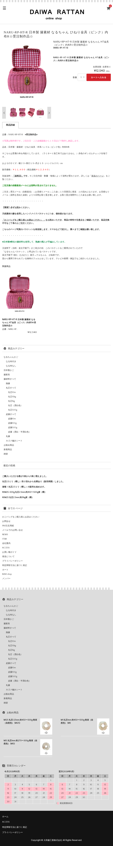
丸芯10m (12, 392)
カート (5, 570)
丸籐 (8, 436)
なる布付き (11, 361)
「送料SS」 (18, 176)
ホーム (5, 816)
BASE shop (7, 574)
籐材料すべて (10, 379)
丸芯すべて (11, 388)
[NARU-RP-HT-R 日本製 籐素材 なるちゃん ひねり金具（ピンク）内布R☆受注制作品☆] (19, 294)
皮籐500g (12, 427)
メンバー (6, 578)
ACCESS (6, 548)
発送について (8, 556)
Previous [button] (4, 113)
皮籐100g (12, 423)
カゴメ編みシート (14, 441)
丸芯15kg (12, 397)
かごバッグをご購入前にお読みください (20, 517)
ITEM (4, 539)
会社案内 (6, 543)
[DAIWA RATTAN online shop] (56, 19)
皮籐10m (12, 419)
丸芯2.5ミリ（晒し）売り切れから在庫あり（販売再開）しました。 (33, 481)
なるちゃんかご (11, 357)
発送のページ (97, 176)
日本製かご (9, 370)
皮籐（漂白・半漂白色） (19, 432)
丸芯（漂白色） (15, 405)
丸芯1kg (11, 401)
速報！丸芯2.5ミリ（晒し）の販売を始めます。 (24, 487)
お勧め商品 (9, 445)
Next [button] (49, 113)
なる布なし (11, 366)
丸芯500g (12, 410)
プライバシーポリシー (12, 561)
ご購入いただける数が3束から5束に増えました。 (25, 476)
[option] (26, 72)
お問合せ (6, 521)
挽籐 (8, 383)
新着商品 (8, 449)
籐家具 (7, 375)
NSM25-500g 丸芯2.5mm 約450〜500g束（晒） (24, 492)
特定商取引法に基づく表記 (14, 565)
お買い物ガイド (9, 552)
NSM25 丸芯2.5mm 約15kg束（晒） (18, 497)
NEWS (5, 534)
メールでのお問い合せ (12, 530)
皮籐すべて (11, 414)
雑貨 (6, 454)
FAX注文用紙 (8, 526)
